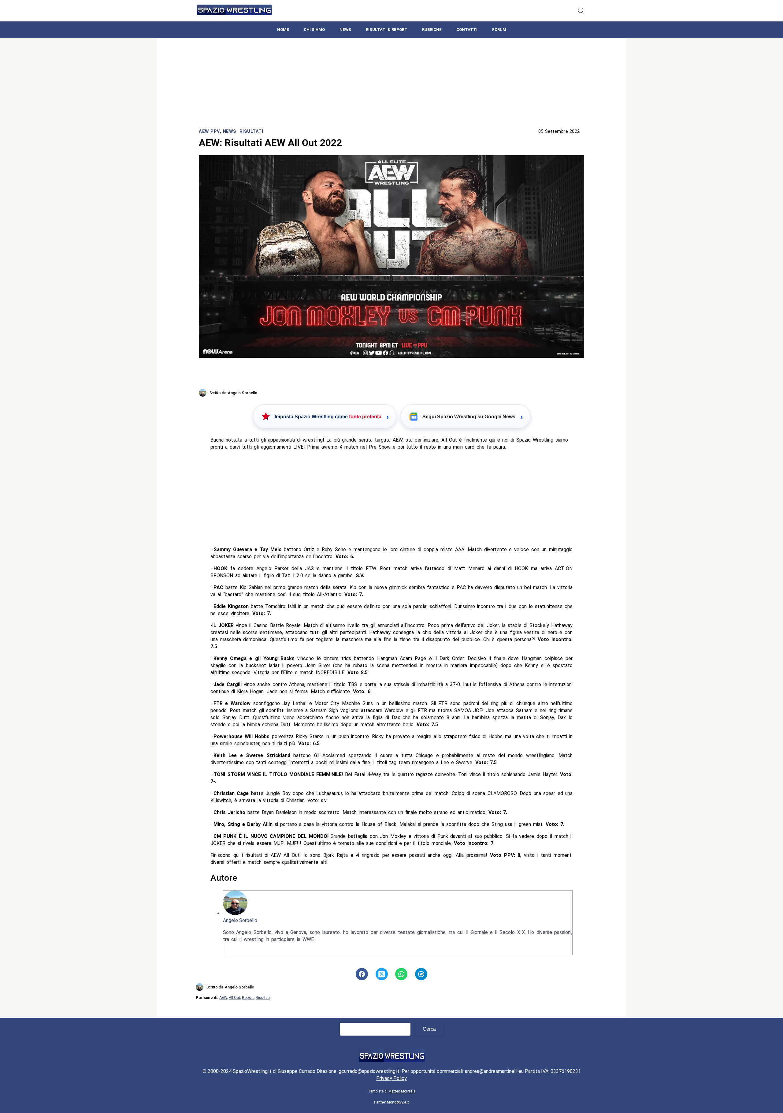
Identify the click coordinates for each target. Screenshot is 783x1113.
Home (283, 29)
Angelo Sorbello (240, 920)
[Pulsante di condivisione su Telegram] (421, 974)
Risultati (251, 131)
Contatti (466, 29)
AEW (223, 997)
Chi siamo (314, 29)
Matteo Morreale (401, 1091)
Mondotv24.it (398, 1102)
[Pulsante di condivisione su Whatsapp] (401, 974)
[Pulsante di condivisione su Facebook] (362, 974)
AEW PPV (209, 131)
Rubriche (432, 29)
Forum (499, 29)
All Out (234, 997)
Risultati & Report (386, 29)
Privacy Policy (391, 1078)
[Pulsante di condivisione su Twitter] (382, 974)
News (345, 29)
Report (248, 997)
